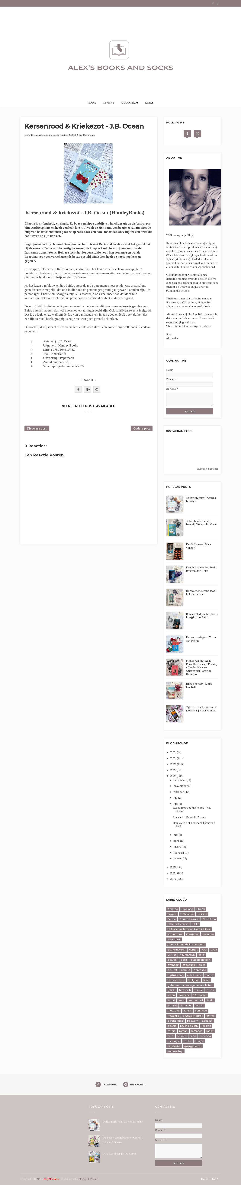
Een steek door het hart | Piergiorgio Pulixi (202, 615)
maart (178, 846)
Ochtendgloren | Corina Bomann (123, 1121)
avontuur (173, 964)
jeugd (171, 1000)
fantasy (209, 974)
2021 (173, 867)
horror (198, 990)
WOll (214, 949)
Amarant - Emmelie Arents (189, 817)
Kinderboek (175, 934)
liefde (210, 1000)
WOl (204, 949)
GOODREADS (129, 102)
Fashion (202, 913)
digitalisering (175, 974)
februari (179, 852)
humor (210, 990)
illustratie (183, 995)
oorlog (210, 1015)
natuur (187, 1010)
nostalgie (173, 1015)
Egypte (172, 913)
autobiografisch (200, 959)
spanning (205, 1035)
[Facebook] (187, 133)
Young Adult (187, 954)
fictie (206, 980)
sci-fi (170, 1035)
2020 (173, 873)
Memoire (208, 934)
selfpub (181, 1035)
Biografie (187, 908)
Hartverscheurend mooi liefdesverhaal (201, 592)
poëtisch (207, 1020)
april (177, 840)
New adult (174, 939)
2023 (173, 770)
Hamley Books (68, 345)
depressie (200, 969)
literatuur (186, 1005)
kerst (182, 1000)
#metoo (173, 908)
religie (171, 1030)
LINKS (149, 102)
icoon (171, 995)
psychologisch (189, 1025)
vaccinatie (174, 1046)
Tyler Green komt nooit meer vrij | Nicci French (201, 708)
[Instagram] (197, 133)
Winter (172, 954)
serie (193, 1035)
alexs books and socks (47, 134)
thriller (187, 1041)
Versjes (193, 949)
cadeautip (188, 964)
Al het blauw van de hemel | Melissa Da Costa (201, 522)
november (180, 785)
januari (178, 858)
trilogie (199, 1041)
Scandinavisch (176, 949)
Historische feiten (178, 924)
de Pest (172, 969)
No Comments (87, 134)
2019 (173, 878)
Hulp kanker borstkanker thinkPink (189, 929)
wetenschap (175, 1051)
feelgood (194, 980)
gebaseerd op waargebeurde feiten (190, 985)
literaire (172, 1005)
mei (176, 834)
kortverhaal (196, 1000)
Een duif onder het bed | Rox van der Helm (201, 569)
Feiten (172, 919)
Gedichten (209, 919)
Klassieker (192, 934)
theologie (174, 1041)
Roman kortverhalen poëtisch (186, 944)
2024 (173, 764)
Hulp (195, 924)
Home (204, 1179)
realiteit (206, 1025)
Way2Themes (51, 1179)
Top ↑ (215, 1179)
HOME (92, 102)
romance (196, 1030)
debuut (185, 969)
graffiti (171, 990)
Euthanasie (187, 913)
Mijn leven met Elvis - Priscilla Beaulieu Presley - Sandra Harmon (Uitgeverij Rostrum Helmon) (201, 667)
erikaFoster (194, 974)
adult (184, 959)
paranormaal (175, 1020)
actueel (172, 959)
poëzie (172, 1025)
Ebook (201, 908)
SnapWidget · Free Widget (207, 469)
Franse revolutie (189, 919)
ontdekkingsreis (193, 1015)
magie (199, 1005)
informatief (199, 995)
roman (183, 1030)
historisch (185, 990)
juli (176, 797)
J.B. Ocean (65, 341)
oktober (179, 792)
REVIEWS (109, 102)
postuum (192, 1020)
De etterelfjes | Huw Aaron (120, 1153)
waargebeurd (192, 1046)
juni (176, 803)
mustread (174, 1010)
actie (201, 954)
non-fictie (201, 1010)
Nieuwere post (37, 428)
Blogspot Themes (89, 1179)
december (180, 780)
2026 (173, 752)
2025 (173, 758)
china (202, 964)
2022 (173, 776)
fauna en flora (176, 980)
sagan (210, 1030)
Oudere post (141, 428)
